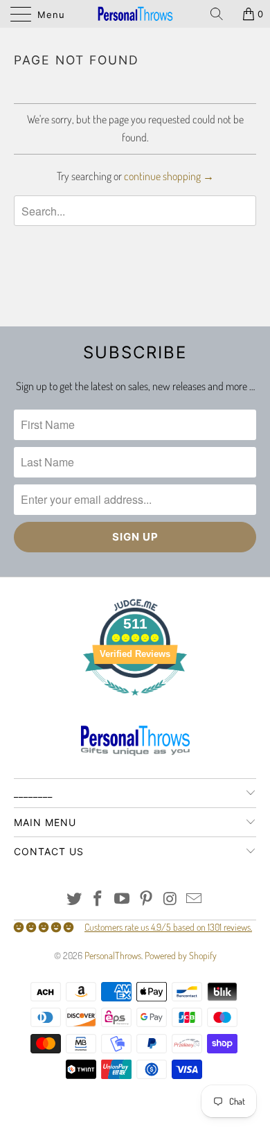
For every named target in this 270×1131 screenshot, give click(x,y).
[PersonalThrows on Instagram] (170, 899)
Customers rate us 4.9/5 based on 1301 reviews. (168, 927)
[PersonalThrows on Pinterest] (146, 899)
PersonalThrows (112, 955)
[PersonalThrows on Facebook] (98, 899)
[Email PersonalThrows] (194, 899)
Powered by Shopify (181, 955)
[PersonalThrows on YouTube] (122, 899)
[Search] (221, 14)
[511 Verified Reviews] (135, 702)
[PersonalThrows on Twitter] (74, 899)
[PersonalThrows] (135, 14)
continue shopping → (169, 176)
